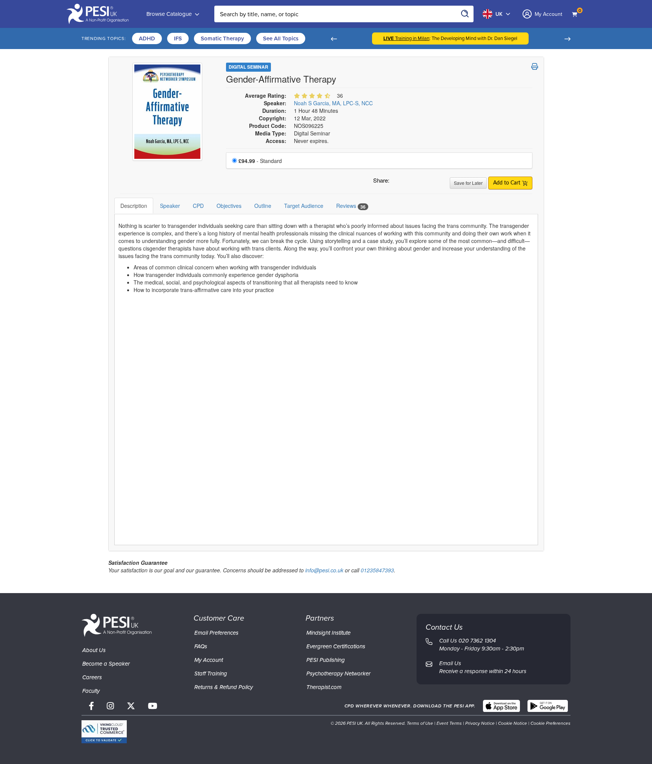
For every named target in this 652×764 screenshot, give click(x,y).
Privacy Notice (480, 723)
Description (133, 205)
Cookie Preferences (550, 723)
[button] (334, 38)
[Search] (465, 14)
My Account (208, 660)
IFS (178, 38)
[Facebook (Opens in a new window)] (91, 706)
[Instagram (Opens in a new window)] (110, 706)
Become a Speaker (106, 663)
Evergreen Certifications (335, 646)
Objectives (229, 205)
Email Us (450, 663)
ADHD (147, 38)
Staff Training (210, 673)
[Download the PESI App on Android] (547, 706)
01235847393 (377, 570)
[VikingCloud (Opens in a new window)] (104, 731)
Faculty (91, 691)
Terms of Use (420, 723)
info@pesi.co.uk (324, 570)
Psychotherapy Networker (338, 673)
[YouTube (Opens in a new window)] (152, 706)
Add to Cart (507, 183)
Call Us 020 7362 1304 (467, 640)
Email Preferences (216, 633)
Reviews (351, 206)
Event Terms (449, 723)
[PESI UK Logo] (117, 625)
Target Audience (303, 205)
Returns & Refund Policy (223, 687)
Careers (92, 677)
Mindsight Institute (328, 633)
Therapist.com (323, 687)
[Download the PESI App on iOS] (501, 706)
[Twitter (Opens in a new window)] (131, 706)
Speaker (170, 205)
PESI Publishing (325, 660)
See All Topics (280, 38)
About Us (94, 650)
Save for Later (468, 183)
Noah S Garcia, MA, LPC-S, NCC (333, 103)
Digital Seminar (248, 66)
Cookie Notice (512, 723)
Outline (262, 205)
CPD (198, 205)
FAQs (200, 646)
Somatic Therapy (222, 38)
